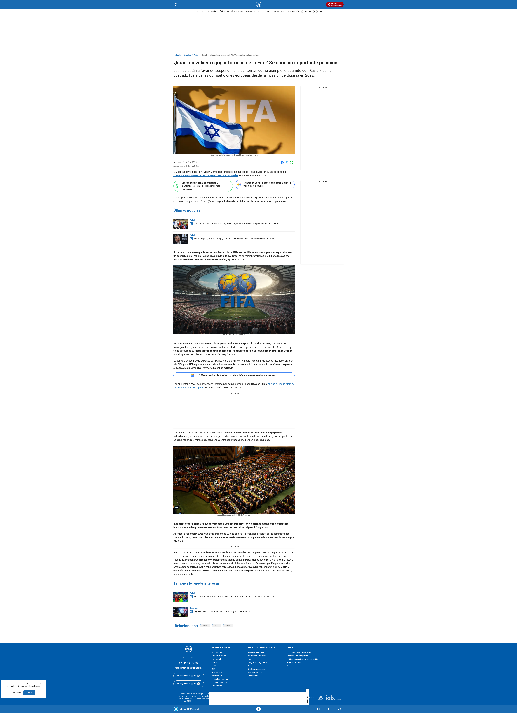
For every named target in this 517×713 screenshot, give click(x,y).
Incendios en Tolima (235, 11)
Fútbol (196, 55)
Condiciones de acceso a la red (299, 652)
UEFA (228, 626)
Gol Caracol (216, 659)
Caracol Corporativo (219, 682)
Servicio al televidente (256, 652)
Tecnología (194, 608)
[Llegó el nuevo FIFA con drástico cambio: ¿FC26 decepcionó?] (180, 612)
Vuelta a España (293, 11)
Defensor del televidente (257, 656)
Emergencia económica (216, 11)
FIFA (217, 626)
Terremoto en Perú (252, 11)
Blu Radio (177, 55)
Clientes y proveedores (256, 669)
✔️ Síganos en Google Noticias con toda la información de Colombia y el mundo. (236, 375)
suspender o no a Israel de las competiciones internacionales (205, 175)
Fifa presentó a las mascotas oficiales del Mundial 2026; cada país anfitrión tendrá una (234, 596)
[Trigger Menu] (175, 4)
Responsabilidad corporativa (297, 656)
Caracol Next (217, 686)
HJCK (214, 666)
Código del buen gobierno (257, 662)
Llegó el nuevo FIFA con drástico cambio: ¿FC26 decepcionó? (222, 611)
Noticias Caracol (218, 652)
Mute (318, 709)
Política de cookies (294, 662)
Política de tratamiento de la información (302, 659)
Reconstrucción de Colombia (273, 11)
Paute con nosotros (255, 672)
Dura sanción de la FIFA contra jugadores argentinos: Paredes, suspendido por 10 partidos (236, 223)
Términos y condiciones (296, 666)
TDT (249, 659)
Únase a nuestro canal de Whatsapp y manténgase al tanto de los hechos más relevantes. (201, 186)
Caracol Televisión (219, 656)
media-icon (258, 709)
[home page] (258, 4)
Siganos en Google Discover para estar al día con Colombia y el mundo (267, 184)
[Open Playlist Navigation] (343, 709)
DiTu (213, 669)
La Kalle (215, 662)
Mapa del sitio (253, 676)
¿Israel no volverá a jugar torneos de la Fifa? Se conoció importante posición (230, 55)
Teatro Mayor (217, 676)
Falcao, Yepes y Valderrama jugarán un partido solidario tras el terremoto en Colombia (234, 238)
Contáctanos (252, 666)
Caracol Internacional (220, 679)
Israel (205, 626)
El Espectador (217, 672)
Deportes (187, 55)
